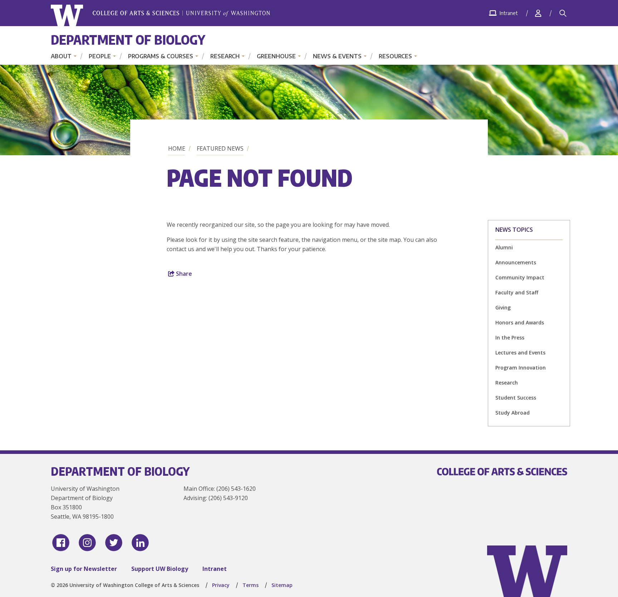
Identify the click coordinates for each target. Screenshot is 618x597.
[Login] (538, 13)
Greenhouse (276, 56)
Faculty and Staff (516, 292)
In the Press (509, 337)
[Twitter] (114, 543)
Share (183, 274)
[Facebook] (61, 543)
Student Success (515, 397)
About (61, 56)
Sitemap (282, 585)
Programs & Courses (160, 56)
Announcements (515, 262)
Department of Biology (128, 39)
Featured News (220, 148)
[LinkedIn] (140, 543)
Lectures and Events (520, 352)
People (100, 56)
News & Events (337, 56)
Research (225, 56)
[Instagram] (87, 543)
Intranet (214, 569)
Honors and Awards (519, 322)
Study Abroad (512, 412)
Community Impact (519, 277)
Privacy (221, 585)
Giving (503, 307)
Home (176, 148)
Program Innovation (520, 367)
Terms (250, 585)
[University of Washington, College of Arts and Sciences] (160, 15)
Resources (395, 56)
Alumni (504, 247)
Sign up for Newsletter (84, 569)
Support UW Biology (159, 569)
